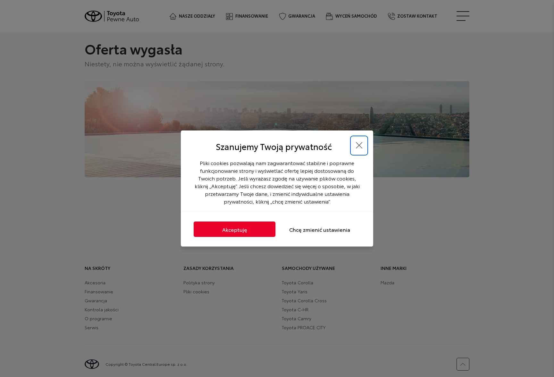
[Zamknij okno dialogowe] (359, 145)
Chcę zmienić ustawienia (319, 229)
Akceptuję (234, 229)
